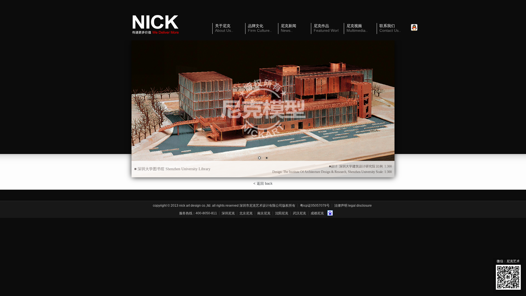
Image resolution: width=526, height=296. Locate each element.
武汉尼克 (299, 213)
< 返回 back (263, 183)
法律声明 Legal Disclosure (353, 205)
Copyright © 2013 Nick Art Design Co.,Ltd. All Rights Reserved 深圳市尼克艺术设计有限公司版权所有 (224, 205)
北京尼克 (246, 213)
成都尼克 (317, 213)
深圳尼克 (228, 213)
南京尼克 (263, 213)
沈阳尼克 (281, 213)
